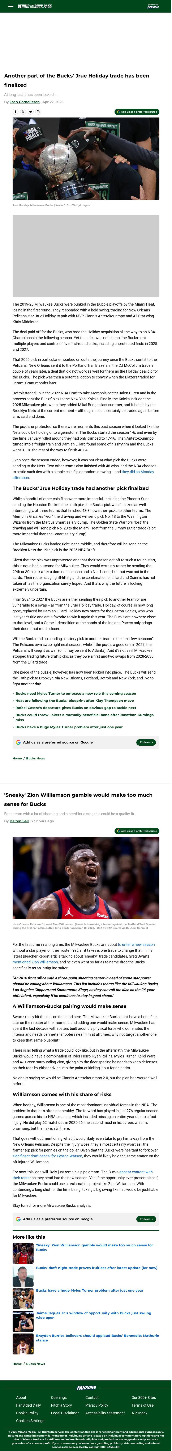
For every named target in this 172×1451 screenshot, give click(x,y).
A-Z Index (139, 1413)
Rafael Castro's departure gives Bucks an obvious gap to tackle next (76, 708)
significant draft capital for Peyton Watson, (48, 1156)
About (21, 1397)
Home (17, 758)
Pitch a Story (61, 1405)
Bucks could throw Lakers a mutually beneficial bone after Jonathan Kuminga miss (85, 717)
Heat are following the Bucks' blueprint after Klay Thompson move (75, 701)
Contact (92, 1397)
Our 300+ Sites (144, 1397)
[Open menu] (10, 6)
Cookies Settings (30, 1421)
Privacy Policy (96, 1405)
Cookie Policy (27, 1413)
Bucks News (35, 758)
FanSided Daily (28, 1405)
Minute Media (27, 1431)
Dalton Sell (19, 821)
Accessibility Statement (105, 1413)
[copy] (38, 112)
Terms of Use (143, 1405)
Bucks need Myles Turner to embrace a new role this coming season (76, 694)
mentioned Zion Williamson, (36, 962)
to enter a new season (136, 944)
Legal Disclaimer (65, 1413)
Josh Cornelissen (25, 102)
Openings (59, 1397)
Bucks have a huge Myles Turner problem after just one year (69, 727)
